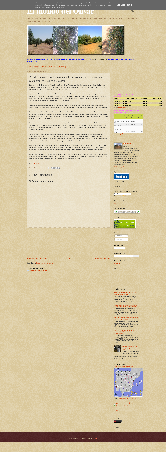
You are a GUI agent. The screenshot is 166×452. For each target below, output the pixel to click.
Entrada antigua (102, 258)
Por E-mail (117, 263)
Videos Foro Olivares (48, 67)
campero (128, 143)
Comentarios (120, 239)
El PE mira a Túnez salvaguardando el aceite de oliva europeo (126, 293)
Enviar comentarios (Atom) (44, 263)
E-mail (116, 203)
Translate (128, 196)
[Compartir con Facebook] (58, 168)
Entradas (119, 236)
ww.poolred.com (122, 134)
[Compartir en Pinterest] (59, 168)
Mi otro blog (62, 67)
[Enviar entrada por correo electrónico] (48, 168)
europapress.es (39, 163)
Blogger (94, 438)
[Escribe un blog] (54, 168)
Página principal (34, 67)
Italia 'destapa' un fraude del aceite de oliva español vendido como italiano (125, 306)
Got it (129, 5)
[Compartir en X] (56, 168)
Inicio (71, 258)
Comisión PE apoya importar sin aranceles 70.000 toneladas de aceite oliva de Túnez (125, 331)
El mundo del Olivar (60, 10)
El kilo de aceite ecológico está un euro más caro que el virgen (126, 318)
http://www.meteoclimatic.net (128, 398)
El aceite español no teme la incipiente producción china (130, 347)
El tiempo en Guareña (120, 413)
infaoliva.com (122, 107)
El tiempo (117, 410)
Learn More (120, 5)
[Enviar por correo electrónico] (52, 168)
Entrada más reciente (37, 258)
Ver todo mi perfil (119, 167)
